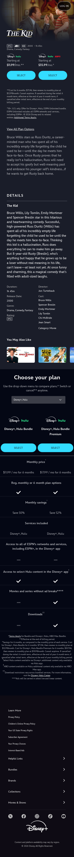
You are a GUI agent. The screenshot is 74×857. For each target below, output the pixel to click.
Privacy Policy (14, 717)
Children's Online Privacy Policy (21, 724)
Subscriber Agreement (17, 737)
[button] (37, 758)
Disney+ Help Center (40, 675)
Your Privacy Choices (17, 744)
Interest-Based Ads (16, 750)
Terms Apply (15, 636)
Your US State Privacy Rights (20, 730)
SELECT (21, 75)
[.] (10, 816)
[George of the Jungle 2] (52, 355)
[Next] (68, 354)
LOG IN (64, 6)
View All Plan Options (20, 129)
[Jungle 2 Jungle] (21, 355)
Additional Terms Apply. (25, 117)
